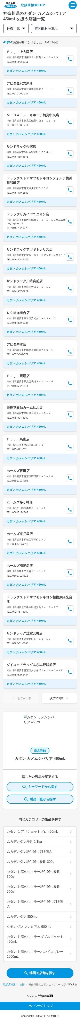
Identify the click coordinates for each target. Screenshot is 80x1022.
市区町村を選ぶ (46, 28)
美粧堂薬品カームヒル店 (25, 407)
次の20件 (56, 698)
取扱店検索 (9, 984)
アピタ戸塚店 (16, 344)
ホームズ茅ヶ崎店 (20, 502)
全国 (22, 984)
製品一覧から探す (43, 799)
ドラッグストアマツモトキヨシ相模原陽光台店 (39, 599)
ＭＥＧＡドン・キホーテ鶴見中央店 (33, 115)
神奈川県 (13, 28)
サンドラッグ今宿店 (21, 146)
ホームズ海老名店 (20, 565)
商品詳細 (40, 750)
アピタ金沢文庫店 (20, 83)
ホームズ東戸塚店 (20, 534)
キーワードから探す (43, 786)
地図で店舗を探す (42, 973)
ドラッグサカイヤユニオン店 (28, 214)
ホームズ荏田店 (18, 470)
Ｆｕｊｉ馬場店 (18, 376)
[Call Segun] (69, 59)
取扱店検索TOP (33, 5)
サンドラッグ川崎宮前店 (25, 281)
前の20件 (24, 698)
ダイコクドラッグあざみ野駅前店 (31, 665)
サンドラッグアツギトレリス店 (30, 249)
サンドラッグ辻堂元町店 (25, 633)
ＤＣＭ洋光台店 (18, 313)
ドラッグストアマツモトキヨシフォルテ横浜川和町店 (39, 180)
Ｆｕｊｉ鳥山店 (18, 439)
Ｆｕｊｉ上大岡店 (20, 51)
